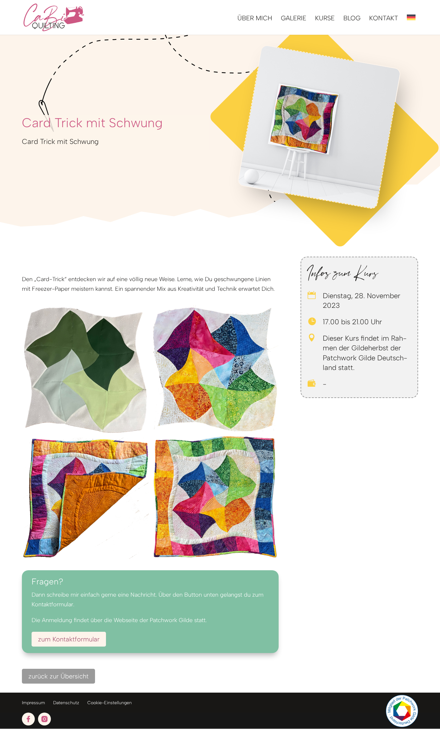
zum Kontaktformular (69, 639)
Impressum (33, 702)
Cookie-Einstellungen (109, 702)
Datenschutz (66, 702)
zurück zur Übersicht (58, 676)
